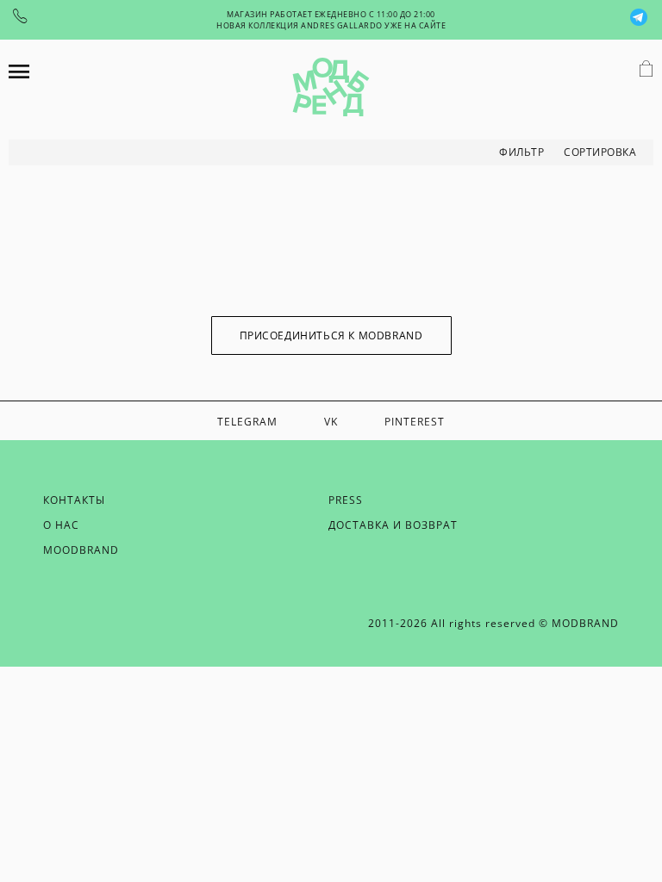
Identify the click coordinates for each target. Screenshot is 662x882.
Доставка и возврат (393, 525)
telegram (247, 421)
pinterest (414, 421)
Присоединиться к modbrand (331, 335)
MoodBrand (81, 550)
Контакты (74, 500)
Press (345, 500)
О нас (61, 525)
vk (331, 421)
